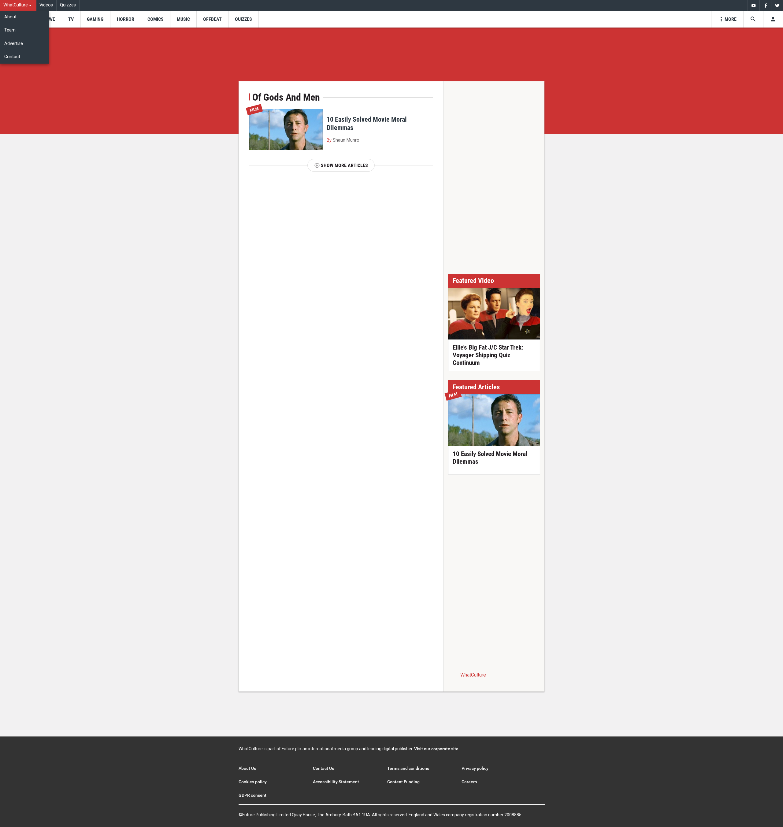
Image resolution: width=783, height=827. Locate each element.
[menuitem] (18, 5)
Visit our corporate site (436, 748)
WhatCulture (473, 675)
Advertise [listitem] (13, 43)
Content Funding (403, 781)
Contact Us (323, 768)
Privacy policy (475, 768)
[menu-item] (50, 19)
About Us (247, 768)
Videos (46, 5)
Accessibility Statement (336, 781)
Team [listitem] (10, 30)
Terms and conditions (408, 768)
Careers (469, 781)
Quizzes (68, 5)
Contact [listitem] (12, 56)
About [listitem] (10, 17)
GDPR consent (252, 795)
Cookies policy (253, 781)
